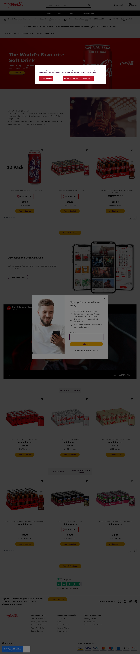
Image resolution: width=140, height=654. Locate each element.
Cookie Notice (91, 72)
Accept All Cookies (71, 78)
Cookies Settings (46, 78)
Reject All (86, 78)
